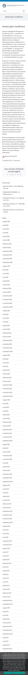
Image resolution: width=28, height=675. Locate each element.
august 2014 (6, 608)
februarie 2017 (7, 563)
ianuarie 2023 (7, 381)
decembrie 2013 (7, 626)
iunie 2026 (6, 229)
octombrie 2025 (7, 258)
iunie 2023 (6, 363)
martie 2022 (6, 418)
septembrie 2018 (8, 522)
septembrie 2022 (8, 396)
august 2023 (6, 355)
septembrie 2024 (8, 307)
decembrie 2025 (7, 251)
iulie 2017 (5, 552)
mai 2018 (5, 537)
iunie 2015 (6, 578)
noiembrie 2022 (7, 388)
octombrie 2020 (7, 459)
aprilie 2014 (6, 619)
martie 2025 (6, 285)
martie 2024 (6, 329)
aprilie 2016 (6, 571)
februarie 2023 (7, 377)
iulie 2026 (5, 225)
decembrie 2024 (7, 296)
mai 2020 (5, 463)
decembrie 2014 (7, 600)
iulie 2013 (5, 637)
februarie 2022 (7, 422)
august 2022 (6, 400)
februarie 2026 (7, 244)
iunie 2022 (6, 407)
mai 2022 (5, 411)
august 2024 (6, 310)
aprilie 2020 (6, 467)
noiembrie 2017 (7, 541)
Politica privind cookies (19, 672)
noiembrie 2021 (7, 433)
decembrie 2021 (7, 429)
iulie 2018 (5, 530)
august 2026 (6, 221)
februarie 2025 (7, 288)
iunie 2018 (6, 533)
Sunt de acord (8, 672)
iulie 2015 (5, 574)
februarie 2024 (7, 333)
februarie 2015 (7, 593)
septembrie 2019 (8, 481)
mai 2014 (5, 615)
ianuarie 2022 (7, 426)
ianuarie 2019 (7, 507)
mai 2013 (5, 641)
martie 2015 (6, 589)
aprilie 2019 (6, 496)
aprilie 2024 (6, 325)
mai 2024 (5, 322)
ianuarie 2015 (7, 597)
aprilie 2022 (6, 415)
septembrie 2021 (8, 440)
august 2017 (6, 548)
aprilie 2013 (6, 645)
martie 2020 (6, 470)
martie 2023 (6, 374)
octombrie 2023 (7, 348)
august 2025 (6, 266)
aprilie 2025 (6, 281)
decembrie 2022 (7, 385)
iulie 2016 (5, 567)
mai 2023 (5, 366)
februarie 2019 (7, 504)
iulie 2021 (5, 448)
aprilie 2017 (6, 559)
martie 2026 (6, 240)
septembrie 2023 (8, 351)
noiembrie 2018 (7, 515)
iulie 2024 (5, 314)
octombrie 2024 (7, 303)
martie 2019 (6, 500)
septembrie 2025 (8, 262)
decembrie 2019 (7, 474)
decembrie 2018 (7, 511)
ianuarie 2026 (7, 247)
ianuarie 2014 (7, 623)
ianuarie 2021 (7, 452)
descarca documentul (11, 156)
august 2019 (6, 485)
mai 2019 (5, 492)
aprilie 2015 (6, 585)
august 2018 (6, 526)
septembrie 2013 (8, 634)
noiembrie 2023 (7, 344)
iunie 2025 (6, 273)
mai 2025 (5, 277)
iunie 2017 (6, 556)
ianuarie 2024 (7, 337)
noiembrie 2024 (7, 299)
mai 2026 (5, 233)
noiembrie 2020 (7, 455)
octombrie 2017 (7, 545)
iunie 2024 (6, 318)
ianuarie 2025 (7, 292)
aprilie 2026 (6, 236)
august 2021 (6, 444)
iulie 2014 (5, 611)
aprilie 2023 (6, 370)
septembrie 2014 (8, 604)
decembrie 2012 (7, 649)
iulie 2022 (5, 403)
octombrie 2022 (7, 392)
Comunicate (17, 160)
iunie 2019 (6, 489)
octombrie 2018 (7, 519)
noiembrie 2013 (7, 630)
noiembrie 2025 (7, 255)
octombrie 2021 (7, 437)
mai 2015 (5, 582)
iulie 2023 (5, 359)
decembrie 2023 (7, 340)
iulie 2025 (5, 270)
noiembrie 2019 (7, 478)
